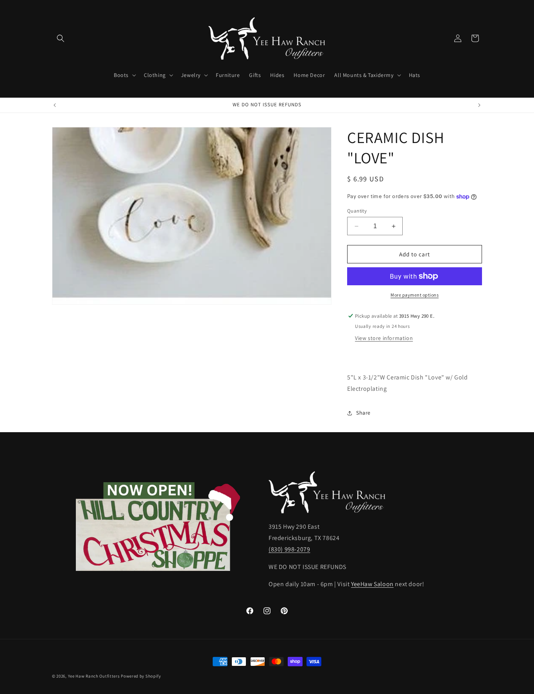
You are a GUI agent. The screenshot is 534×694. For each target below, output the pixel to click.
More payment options (415, 295)
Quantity (357, 210)
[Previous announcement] (54, 105)
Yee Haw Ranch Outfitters (94, 676)
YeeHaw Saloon (372, 584)
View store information (384, 338)
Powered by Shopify (141, 676)
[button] (60, 38)
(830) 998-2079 (289, 549)
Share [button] (363, 412)
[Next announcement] (479, 105)
